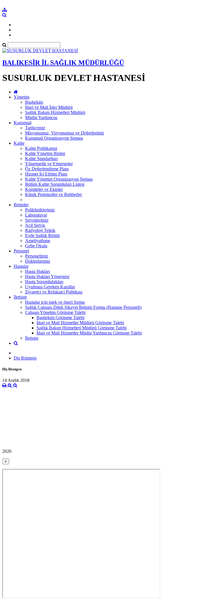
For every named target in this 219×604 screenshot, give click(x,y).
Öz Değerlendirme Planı (47, 168)
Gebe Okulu (36, 245)
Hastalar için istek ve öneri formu (55, 302)
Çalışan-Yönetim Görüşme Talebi (55, 312)
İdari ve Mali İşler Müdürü (49, 107)
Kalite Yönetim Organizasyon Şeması (59, 179)
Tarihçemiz (35, 127)
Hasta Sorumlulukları (44, 281)
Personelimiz (36, 256)
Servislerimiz (36, 220)
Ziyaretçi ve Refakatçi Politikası (53, 291)
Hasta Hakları (37, 271)
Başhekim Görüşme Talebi (60, 317)
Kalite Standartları (41, 158)
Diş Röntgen (25, 358)
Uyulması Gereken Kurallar (50, 286)
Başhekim (34, 102)
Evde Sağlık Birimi (42, 235)
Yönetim (21, 97)
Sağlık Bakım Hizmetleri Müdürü (55, 112)
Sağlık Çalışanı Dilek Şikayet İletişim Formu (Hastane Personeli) (83, 307)
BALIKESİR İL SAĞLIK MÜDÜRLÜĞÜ (63, 62)
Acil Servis (35, 225)
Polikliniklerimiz (40, 209)
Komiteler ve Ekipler (44, 189)
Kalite (19, 143)
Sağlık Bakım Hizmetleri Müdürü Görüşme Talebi (81, 327)
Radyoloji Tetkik (40, 230)
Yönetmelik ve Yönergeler (49, 163)
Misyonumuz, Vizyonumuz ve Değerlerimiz (64, 132)
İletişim (20, 297)
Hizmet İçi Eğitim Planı (46, 174)
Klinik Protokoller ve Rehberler (53, 194)
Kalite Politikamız (41, 148)
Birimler (21, 204)
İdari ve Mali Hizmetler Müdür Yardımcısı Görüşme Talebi (89, 332)
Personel (21, 250)
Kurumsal (22, 122)
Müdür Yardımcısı (41, 117)
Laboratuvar (36, 215)
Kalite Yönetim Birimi (45, 153)
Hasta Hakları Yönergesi (47, 276)
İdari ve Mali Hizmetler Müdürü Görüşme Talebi (80, 322)
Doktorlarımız (37, 261)
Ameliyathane (37, 240)
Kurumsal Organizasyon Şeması (54, 138)
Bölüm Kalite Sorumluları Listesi (54, 184)
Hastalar (21, 266)
